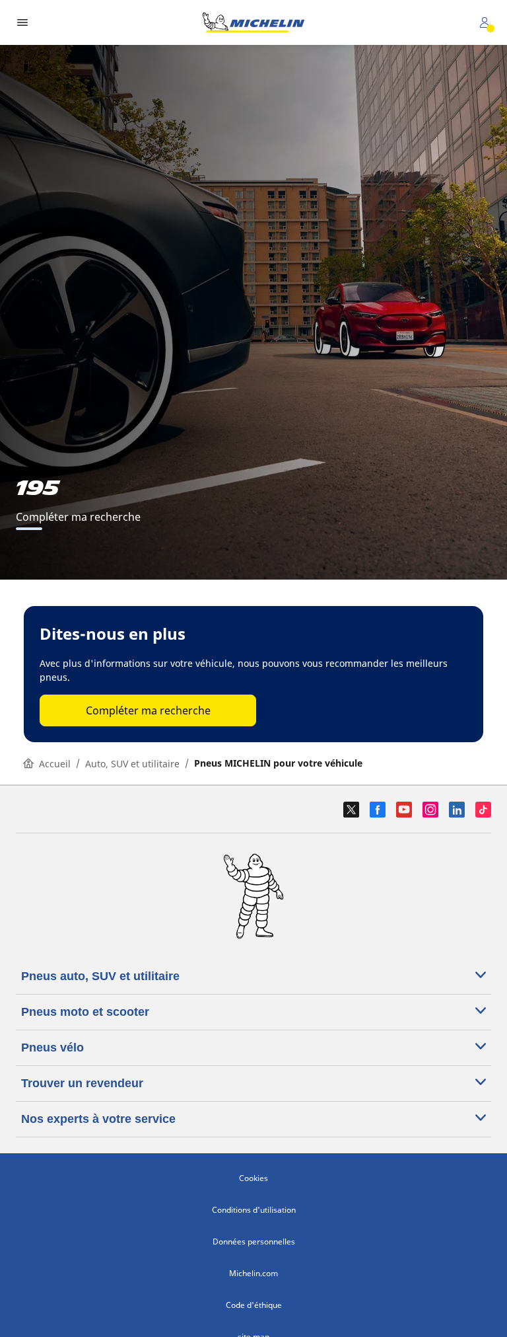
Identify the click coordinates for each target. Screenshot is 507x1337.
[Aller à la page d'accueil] (253, 22)
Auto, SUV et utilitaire (132, 763)
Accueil (55, 763)
